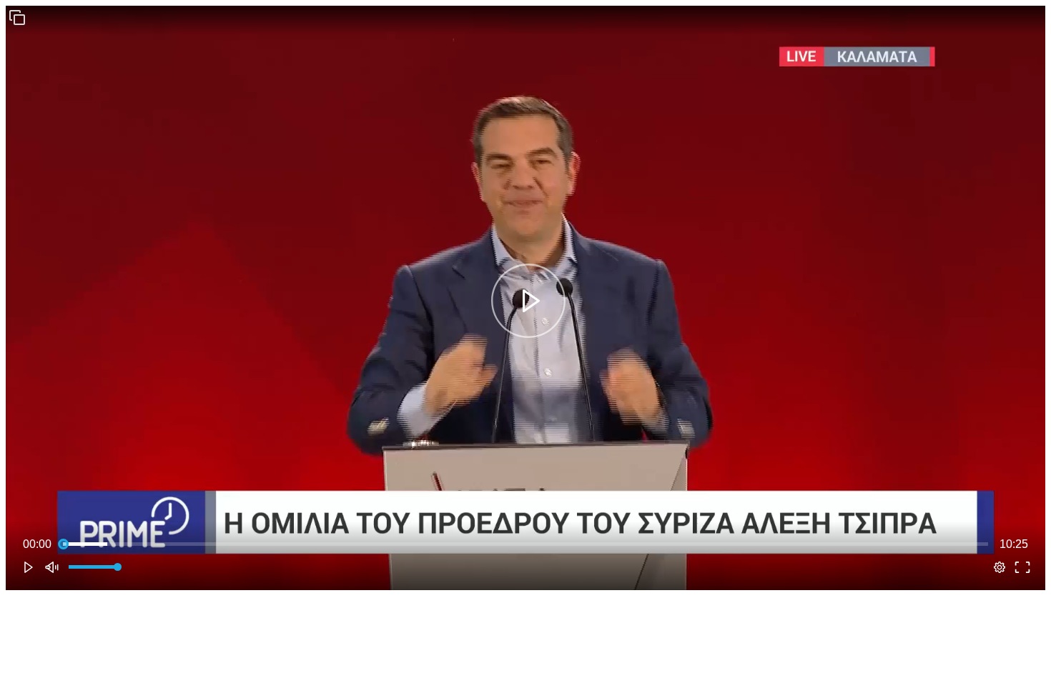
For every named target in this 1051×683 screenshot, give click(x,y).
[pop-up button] (999, 567)
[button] (17, 17)
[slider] (525, 544)
